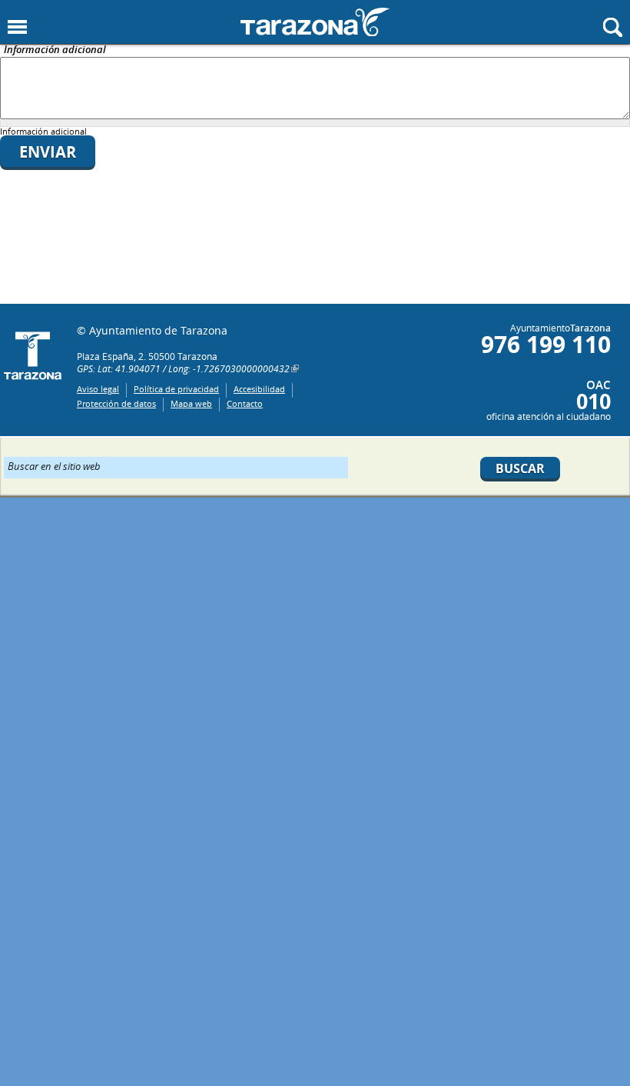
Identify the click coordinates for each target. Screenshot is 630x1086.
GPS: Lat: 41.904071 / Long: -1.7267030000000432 (183, 368)
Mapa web (191, 403)
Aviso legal (98, 389)
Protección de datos (116, 403)
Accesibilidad (259, 389)
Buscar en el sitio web (54, 465)
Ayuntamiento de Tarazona (315, 22)
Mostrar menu (17, 27)
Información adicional (55, 50)
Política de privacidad (176, 389)
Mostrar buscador (612, 27)
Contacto (245, 403)
